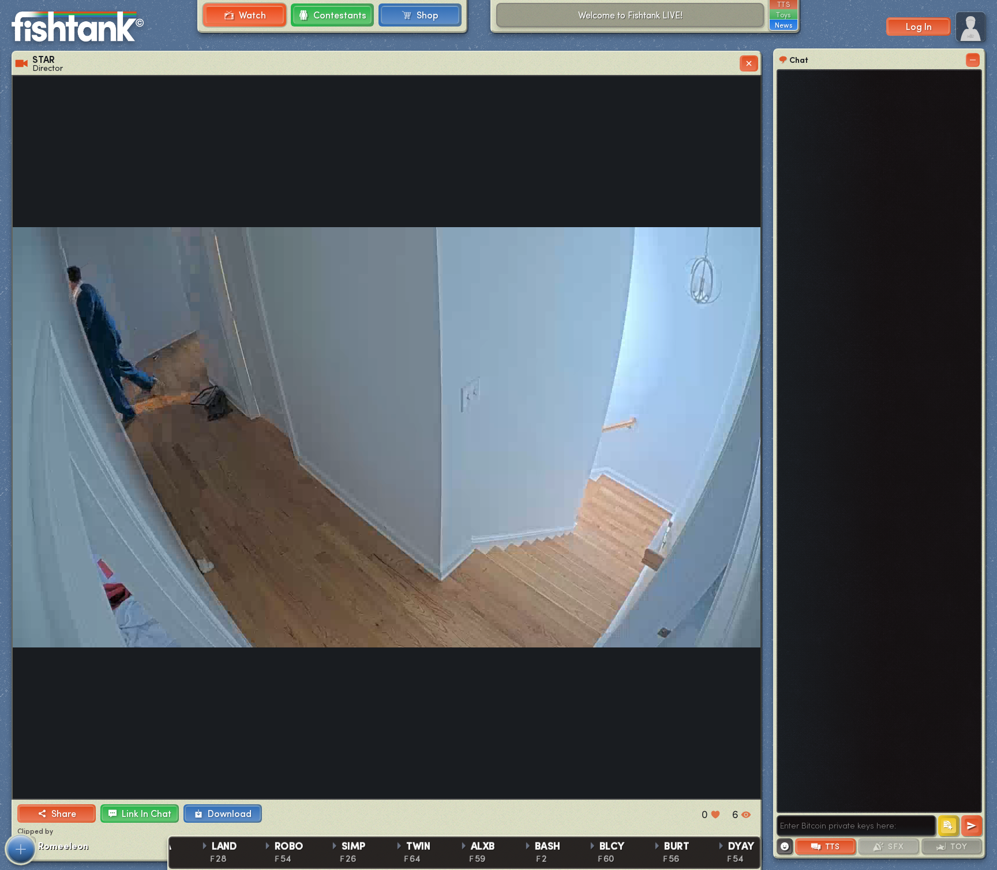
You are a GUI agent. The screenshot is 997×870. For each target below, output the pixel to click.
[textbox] (856, 825)
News (783, 24)
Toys (783, 14)
